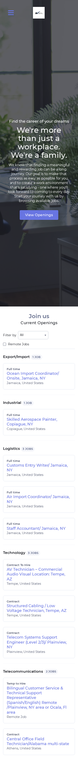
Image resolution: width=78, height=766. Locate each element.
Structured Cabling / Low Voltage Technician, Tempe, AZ (36, 608)
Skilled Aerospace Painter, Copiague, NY (32, 422)
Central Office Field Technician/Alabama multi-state (38, 741)
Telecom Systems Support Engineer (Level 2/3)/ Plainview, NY (37, 642)
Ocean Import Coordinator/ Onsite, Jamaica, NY (33, 376)
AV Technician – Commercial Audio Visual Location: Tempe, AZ (36, 574)
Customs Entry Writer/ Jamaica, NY (37, 467)
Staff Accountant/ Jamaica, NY (36, 528)
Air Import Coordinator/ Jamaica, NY (38, 499)
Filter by (9, 335)
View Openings (39, 215)
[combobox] (33, 335)
